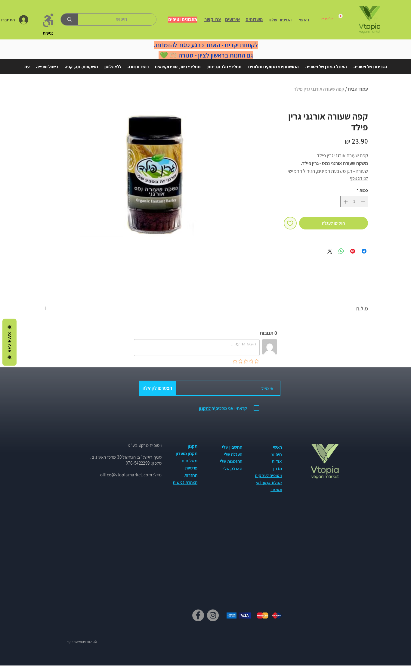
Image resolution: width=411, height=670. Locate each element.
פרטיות (191, 468)
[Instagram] (213, 615)
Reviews (9, 342)
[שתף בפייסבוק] (364, 251)
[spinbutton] (354, 201)
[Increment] (345, 201)
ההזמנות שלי (231, 461)
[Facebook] (198, 615)
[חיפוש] (69, 19)
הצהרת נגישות (185, 482)
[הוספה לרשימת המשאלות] (290, 223)
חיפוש (276, 454)
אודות (277, 461)
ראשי (277, 447)
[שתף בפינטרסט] (352, 251)
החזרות (190, 475)
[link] (332, 17)
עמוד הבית (358, 89)
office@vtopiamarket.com (126, 475)
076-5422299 (138, 463)
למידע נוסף (359, 178)
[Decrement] (363, 201)
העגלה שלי (233, 454)
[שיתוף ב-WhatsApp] (341, 251)
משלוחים (189, 460)
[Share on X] (329, 251)
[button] (370, 64)
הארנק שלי (232, 468)
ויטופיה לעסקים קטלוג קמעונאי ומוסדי (268, 482)
